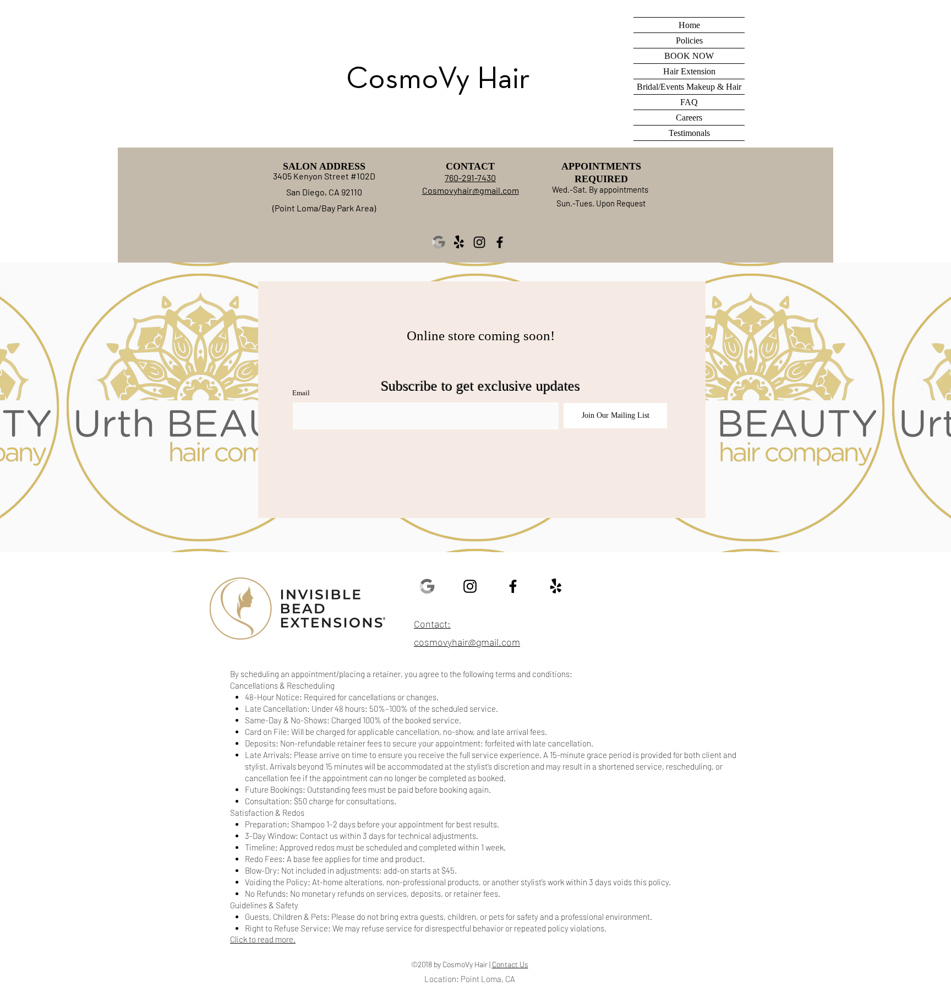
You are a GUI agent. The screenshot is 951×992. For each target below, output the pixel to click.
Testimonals (689, 133)
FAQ (689, 102)
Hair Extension (689, 71)
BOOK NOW (689, 56)
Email (301, 392)
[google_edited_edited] (438, 242)
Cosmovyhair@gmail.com (470, 190)
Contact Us (510, 964)
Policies (689, 40)
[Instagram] (479, 242)
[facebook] (513, 586)
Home (689, 25)
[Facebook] (499, 242)
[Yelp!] (459, 242)
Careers (689, 117)
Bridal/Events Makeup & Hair (689, 86)
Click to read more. (263, 939)
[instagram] (470, 586)
